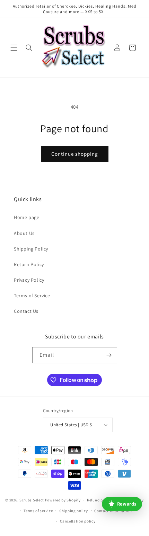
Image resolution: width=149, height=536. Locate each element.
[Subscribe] (109, 355)
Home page (26, 217)
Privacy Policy (29, 280)
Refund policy (99, 500)
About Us (24, 233)
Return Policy (29, 264)
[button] (13, 47)
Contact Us (26, 311)
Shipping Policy (31, 249)
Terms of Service (32, 295)
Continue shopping (74, 154)
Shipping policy (73, 510)
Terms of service (38, 510)
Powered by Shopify (63, 500)
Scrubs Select (31, 500)
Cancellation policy (77, 521)
